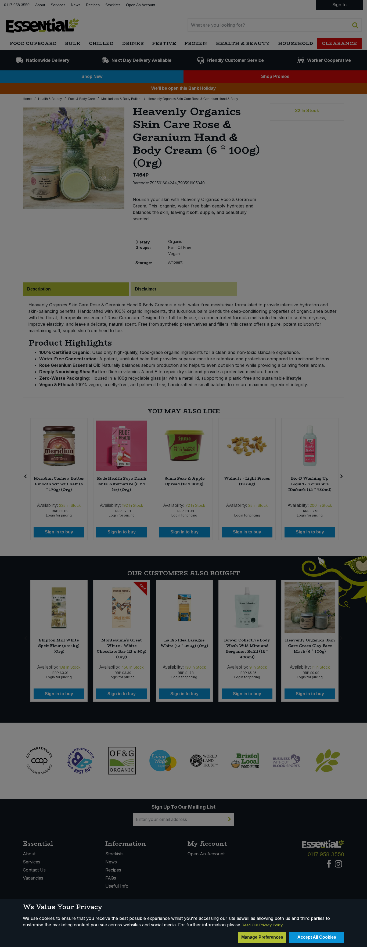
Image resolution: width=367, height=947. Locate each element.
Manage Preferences (262, 937)
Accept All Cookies (316, 937)
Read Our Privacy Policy (262, 925)
